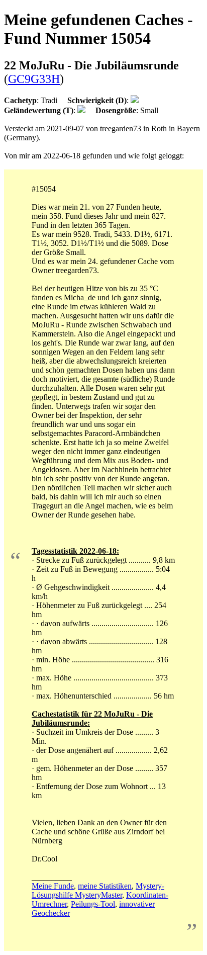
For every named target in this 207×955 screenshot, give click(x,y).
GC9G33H (34, 78)
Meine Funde (53, 886)
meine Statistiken (105, 886)
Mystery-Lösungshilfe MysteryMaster (98, 890)
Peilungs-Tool (93, 904)
